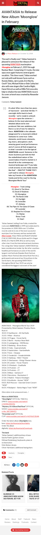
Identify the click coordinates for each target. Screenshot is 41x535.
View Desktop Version (21, 530)
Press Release (13, 53)
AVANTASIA (15, 64)
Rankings (16, 522)
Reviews (7, 522)
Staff (20, 519)
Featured (27, 519)
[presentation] (35, 490)
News (10, 457)
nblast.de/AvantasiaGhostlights (18, 423)
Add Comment (31, 510)
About (14, 519)
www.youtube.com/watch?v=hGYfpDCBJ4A (22, 416)
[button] (3, 3)
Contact (33, 522)
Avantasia (11, 453)
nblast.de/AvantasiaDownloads (20, 428)
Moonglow (21, 453)
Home (7, 519)
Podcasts (25, 522)
